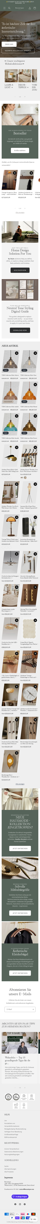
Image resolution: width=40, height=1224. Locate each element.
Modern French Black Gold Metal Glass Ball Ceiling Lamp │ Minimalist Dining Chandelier (10, 470)
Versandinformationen (11, 1126)
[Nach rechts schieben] (24, 96)
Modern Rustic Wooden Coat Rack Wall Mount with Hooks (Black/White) (29, 470)
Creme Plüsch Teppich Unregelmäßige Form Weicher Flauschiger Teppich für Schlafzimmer (28, 643)
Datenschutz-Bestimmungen (13, 1152)
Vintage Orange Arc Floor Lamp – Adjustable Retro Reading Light (9, 193)
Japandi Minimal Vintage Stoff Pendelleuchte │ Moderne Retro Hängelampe (10, 709)
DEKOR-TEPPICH (22, 86)
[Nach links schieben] (15, 96)
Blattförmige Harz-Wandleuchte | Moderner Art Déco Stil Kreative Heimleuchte (10, 776)
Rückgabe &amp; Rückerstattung (15, 1129)
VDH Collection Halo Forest (28, 438)
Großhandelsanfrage (11, 1134)
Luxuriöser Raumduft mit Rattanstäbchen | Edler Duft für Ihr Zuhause (28, 540)
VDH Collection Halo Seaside (10, 438)
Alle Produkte (9, 1172)
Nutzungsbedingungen (12, 1154)
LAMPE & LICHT (9, 86)
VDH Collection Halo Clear (28, 375)
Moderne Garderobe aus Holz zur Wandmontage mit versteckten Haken (26, 193)
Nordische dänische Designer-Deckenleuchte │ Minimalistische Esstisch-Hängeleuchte (10, 577)
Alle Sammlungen (10, 1169)
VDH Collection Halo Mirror (10, 375)
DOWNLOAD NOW (20, 330)
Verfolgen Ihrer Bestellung (13, 1132)
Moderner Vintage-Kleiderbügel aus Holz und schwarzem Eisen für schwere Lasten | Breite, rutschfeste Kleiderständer (28, 676)
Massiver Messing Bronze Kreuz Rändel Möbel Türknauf (29, 577)
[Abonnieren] (33, 1009)
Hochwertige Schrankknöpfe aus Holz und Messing (28, 742)
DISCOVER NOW (20, 270)
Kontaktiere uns (9, 1123)
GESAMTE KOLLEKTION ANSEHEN (18, 51)
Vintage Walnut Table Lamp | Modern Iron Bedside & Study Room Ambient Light (10, 540)
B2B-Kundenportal (10, 1137)
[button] (4, 8)
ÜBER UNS (9, 44)
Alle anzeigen (20, 212)
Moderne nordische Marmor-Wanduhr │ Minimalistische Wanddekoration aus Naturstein (29, 709)
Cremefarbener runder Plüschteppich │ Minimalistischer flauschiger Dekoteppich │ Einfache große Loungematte (11, 610)
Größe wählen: (20, 150)
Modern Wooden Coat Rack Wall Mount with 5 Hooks (10, 507)
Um (5, 1121)
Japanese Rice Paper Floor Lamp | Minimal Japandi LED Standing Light (29, 507)
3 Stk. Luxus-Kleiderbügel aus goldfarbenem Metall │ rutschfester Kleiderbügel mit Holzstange (10, 676)
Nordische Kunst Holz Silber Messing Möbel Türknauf (10, 742)
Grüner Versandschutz (11, 1149)
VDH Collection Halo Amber (10, 406)
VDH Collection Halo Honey (28, 406)
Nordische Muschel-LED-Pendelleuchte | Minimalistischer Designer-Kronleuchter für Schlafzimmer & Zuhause (11, 643)
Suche (6, 1166)
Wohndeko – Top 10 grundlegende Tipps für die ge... (17, 1061)
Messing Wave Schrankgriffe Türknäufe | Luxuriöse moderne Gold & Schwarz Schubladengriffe (28, 610)
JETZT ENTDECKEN (20, 848)
